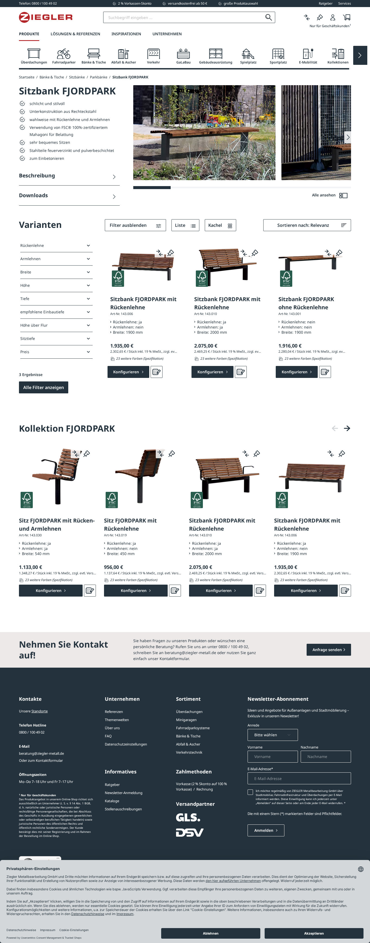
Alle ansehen (324, 194)
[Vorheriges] (335, 428)
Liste (180, 225)
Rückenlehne (32, 245)
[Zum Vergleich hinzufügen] (159, 252)
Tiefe (24, 298)
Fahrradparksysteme (193, 727)
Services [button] (344, 3)
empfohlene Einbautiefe (42, 311)
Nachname (309, 747)
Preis (24, 351)
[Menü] (58, 859)
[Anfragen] (157, 372)
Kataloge (112, 800)
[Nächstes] (347, 428)
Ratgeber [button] (326, 3)
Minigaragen (186, 719)
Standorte (39, 711)
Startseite (26, 77)
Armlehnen (30, 258)
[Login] (332, 17)
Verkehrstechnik (189, 752)
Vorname (255, 747)
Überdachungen (189, 711)
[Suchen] (269, 17)
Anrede (253, 725)
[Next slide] (360, 55)
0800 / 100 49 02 (31, 732)
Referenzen (114, 711)
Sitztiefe (27, 338)
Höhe (25, 285)
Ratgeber (112, 784)
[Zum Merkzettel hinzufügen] (171, 252)
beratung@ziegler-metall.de (41, 753)
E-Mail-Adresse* (260, 768)
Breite (25, 272)
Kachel (215, 225)
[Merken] (319, 17)
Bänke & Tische (188, 736)
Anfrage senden (327, 649)
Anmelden (264, 830)
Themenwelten (117, 719)
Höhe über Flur (34, 325)
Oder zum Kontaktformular (41, 760)
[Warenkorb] (345, 17)
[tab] (34, 56)
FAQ (108, 736)
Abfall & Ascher (188, 744)
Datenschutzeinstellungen (126, 744)
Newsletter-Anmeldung (123, 792)
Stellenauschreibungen (123, 809)
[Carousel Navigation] (341, 428)
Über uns (112, 727)
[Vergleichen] (306, 17)
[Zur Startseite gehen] (45, 17)
